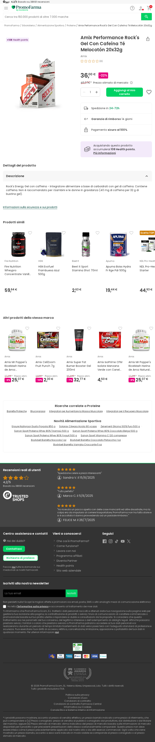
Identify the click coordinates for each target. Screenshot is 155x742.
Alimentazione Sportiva (50, 25)
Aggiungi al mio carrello (124, 92)
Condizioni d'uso (77, 697)
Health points (65, 566)
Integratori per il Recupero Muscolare (127, 411)
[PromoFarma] (26, 8)
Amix (84, 56)
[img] (38, 82)
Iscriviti (71, 593)
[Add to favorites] (149, 92)
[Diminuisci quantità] (84, 92)
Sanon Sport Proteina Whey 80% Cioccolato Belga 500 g (105, 430)
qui (14, 567)
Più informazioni (104, 153)
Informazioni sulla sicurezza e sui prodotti (30, 207)
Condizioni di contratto (77, 700)
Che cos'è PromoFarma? (73, 541)
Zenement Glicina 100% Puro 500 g (120, 426)
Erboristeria (28, 25)
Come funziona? (68, 546)
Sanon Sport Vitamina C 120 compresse (104, 435)
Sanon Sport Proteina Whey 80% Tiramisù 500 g (41, 430)
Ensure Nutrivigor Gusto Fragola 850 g (33, 426)
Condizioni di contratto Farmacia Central (78, 703)
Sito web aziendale (69, 570)
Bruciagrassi (37, 411)
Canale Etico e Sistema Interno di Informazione (77, 710)
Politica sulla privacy (77, 694)
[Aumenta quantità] (96, 92)
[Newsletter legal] (5, 606)
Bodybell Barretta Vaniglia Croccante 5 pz (77, 444)
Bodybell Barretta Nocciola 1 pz (48, 440)
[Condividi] (148, 39)
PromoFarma (11, 25)
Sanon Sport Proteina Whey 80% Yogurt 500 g (51, 435)
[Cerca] (146, 16)
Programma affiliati (69, 556)
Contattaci (14, 549)
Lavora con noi (66, 551)
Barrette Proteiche (17, 411)
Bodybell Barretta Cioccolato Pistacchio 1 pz (95, 440)
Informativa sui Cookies (77, 707)
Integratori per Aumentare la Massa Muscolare (76, 411)
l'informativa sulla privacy (33, 606)
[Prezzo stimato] (131, 82)
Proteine (71, 25)
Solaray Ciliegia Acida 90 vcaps (78, 426)
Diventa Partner (67, 561)
